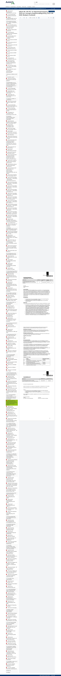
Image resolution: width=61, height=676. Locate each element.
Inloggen (52, 675)
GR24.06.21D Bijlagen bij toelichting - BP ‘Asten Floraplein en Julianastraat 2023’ (11, 564)
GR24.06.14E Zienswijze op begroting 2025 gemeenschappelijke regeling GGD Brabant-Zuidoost (11, 420)
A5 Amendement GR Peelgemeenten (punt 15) (10, 48)
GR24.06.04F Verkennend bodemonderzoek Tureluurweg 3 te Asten (11, 137)
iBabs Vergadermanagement (44, 675)
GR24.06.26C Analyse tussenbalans (11, 659)
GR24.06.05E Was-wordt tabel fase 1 (11, 251)
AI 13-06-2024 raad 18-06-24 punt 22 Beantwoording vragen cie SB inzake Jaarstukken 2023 (11, 26)
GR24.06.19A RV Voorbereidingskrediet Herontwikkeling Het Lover (11, 521)
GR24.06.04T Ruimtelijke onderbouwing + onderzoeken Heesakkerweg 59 (11, 194)
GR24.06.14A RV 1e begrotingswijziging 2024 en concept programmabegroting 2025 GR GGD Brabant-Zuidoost (11, 402)
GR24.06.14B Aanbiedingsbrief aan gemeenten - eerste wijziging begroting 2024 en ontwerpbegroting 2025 (11, 408)
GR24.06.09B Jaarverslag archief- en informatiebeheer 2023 (11, 310)
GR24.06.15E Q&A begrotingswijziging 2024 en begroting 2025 (11, 447)
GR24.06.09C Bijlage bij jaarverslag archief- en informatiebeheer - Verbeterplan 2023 (11, 315)
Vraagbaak (29, 6)
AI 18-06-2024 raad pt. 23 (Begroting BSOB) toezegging (11, 37)
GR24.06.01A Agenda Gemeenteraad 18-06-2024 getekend (11, 79)
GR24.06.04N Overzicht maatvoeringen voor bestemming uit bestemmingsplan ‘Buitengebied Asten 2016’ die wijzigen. (11, 171)
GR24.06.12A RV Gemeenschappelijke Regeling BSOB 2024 (11, 359)
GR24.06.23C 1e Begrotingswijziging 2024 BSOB (10, 602)
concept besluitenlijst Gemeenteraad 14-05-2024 (11, 89)
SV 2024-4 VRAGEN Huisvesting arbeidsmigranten (11, 668)
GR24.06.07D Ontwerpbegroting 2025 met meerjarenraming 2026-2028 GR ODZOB (11, 290)
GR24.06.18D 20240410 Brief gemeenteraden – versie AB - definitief (11, 508)
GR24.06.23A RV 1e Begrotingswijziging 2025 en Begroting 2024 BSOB (11, 594)
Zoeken (35, 2)
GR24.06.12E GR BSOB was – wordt (11, 370)
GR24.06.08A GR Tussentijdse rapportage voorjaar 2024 (10, 296)
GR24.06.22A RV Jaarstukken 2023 (10, 582)
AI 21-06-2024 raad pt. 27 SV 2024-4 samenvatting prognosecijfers (11, 66)
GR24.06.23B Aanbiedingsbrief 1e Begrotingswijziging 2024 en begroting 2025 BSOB (11, 598)
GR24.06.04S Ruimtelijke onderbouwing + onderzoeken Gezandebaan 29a (11, 190)
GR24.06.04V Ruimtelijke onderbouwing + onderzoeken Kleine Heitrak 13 (11, 201)
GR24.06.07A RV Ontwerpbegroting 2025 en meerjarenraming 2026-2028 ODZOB (11, 276)
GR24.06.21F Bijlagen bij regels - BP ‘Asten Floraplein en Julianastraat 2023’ (11, 571)
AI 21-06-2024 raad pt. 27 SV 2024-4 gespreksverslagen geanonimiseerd (11, 71)
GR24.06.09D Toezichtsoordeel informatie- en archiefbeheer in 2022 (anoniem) (11, 320)
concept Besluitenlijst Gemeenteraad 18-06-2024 (11, 15)
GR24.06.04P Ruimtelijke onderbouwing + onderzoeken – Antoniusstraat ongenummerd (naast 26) (11, 179)
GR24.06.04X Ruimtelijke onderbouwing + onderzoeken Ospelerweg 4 (11, 209)
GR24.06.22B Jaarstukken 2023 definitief (11, 584)
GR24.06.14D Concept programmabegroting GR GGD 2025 (11, 415)
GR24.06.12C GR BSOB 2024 (11, 365)
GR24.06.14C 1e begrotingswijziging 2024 (10, 413)
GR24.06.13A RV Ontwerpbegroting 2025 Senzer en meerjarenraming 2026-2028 (11, 378)
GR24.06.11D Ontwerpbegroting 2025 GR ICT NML (11, 348)
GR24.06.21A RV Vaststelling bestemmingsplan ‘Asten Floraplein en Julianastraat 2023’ (11, 552)
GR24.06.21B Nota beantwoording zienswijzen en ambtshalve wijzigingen (11, 556)
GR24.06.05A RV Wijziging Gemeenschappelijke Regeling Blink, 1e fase (11, 232)
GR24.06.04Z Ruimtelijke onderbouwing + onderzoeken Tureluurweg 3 (11, 216)
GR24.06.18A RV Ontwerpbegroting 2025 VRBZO (10, 496)
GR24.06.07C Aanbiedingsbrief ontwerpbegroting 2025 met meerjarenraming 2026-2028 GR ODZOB (11, 284)
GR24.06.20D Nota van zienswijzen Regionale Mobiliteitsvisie (11, 538)
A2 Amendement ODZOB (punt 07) (11, 40)
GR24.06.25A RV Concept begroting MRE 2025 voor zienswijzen (11, 627)
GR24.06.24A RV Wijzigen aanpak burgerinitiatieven (11, 614)
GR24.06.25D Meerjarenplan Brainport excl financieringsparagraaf (11, 638)
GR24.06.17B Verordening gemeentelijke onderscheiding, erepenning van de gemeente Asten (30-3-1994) (11, 485)
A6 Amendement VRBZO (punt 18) (11, 51)
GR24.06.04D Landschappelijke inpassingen (11, 132)
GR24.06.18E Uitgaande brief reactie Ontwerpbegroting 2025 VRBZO (11, 513)
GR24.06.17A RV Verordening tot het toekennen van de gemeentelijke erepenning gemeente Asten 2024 (11, 479)
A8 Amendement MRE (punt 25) (11, 56)
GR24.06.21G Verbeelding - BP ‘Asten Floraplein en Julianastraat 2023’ (11, 575)
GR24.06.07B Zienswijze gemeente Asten (11, 280)
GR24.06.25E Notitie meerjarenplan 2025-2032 (11, 641)
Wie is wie (24, 6)
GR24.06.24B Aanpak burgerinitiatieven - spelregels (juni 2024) (11, 616)
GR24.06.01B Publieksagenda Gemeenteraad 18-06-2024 (11, 12)
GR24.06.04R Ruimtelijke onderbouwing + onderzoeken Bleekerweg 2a (11, 186)
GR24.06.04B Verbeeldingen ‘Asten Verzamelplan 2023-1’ (10, 125)
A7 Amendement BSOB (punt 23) (11, 53)
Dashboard (8, 6)
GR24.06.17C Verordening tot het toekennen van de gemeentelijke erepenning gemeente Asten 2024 (11, 490)
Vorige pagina (52, 11)
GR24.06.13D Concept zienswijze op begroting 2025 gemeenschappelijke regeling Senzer (11, 391)
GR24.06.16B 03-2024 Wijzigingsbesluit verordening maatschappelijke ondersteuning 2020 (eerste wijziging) (11, 467)
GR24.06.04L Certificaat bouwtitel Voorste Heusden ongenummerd (11, 161)
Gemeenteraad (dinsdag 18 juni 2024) (24, 8)
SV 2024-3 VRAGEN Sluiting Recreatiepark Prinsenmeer (10, 665)
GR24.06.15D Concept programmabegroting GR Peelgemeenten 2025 (11, 443)
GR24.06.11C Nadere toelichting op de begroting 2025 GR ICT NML (11, 344)
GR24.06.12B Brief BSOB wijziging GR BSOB (11, 363)
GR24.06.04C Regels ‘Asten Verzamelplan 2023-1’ (11, 129)
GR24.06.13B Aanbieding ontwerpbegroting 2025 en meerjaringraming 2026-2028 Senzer (11, 383)
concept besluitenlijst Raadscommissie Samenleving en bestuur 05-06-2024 (11, 106)
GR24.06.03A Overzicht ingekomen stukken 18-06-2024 (11, 102)
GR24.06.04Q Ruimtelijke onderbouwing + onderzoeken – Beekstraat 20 (11, 183)
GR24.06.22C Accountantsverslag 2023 (10, 587)
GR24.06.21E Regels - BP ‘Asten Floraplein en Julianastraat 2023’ (11, 568)
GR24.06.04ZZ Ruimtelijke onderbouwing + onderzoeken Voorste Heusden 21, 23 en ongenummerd (11, 221)
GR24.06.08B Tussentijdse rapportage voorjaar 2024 (11, 300)
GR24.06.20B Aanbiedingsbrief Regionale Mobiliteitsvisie (11, 532)
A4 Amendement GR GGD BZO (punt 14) (11, 45)
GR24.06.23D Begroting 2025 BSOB (11, 606)
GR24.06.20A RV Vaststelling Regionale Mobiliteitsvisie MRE (10, 528)
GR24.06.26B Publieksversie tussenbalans (11, 656)
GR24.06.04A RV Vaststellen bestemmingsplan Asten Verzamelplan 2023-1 (11, 122)
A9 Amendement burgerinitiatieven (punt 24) (11, 59)
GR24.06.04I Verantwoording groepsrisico (11, 150)
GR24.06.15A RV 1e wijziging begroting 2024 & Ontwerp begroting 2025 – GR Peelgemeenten (11, 430)
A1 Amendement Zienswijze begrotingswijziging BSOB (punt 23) (11, 33)
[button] (54, 4)
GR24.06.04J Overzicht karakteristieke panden (11, 153)
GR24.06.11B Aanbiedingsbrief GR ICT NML (11, 341)
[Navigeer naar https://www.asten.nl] (10, 3)
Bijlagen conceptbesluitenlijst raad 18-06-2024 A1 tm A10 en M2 (11, 18)
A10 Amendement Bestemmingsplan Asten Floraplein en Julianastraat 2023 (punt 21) (11, 62)
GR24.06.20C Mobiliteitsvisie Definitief (10, 536)
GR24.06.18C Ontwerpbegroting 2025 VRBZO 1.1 (10, 505)
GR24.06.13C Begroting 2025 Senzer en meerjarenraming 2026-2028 (11, 387)
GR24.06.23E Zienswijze (12, 607)
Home (12, 8)
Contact (33, 6)
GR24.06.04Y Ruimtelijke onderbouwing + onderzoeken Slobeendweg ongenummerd (11, 212)
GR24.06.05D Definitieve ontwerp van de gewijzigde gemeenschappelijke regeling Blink (11, 247)
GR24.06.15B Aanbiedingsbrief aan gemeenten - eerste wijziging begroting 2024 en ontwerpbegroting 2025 (11, 435)
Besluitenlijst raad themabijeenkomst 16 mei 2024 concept (11, 95)
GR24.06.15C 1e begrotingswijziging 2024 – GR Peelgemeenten (11, 439)
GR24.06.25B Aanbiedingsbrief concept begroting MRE (10, 630)
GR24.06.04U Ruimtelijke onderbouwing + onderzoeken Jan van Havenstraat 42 (11, 198)
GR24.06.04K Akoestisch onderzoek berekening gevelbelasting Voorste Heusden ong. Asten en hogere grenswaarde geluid (11, 156)
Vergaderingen (13, 6)
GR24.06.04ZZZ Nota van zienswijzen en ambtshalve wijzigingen (11, 224)
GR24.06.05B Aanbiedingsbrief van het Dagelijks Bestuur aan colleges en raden (11, 237)
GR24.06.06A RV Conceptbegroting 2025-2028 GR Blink (11, 257)
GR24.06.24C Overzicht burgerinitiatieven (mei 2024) (11, 620)
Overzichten (19, 6)
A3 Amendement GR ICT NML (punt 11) (11, 43)
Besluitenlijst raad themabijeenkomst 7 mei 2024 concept (10, 92)
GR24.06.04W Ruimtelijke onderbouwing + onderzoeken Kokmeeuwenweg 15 (11, 205)
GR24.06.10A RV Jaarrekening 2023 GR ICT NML (11, 326)
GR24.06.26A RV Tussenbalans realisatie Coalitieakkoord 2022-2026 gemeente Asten (11, 653)
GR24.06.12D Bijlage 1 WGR (11, 368)
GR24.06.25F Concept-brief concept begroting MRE (11, 644)
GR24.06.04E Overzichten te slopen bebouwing (11, 134)
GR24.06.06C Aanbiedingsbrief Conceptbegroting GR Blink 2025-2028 (11, 265)
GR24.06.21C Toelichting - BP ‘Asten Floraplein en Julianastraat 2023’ (11, 559)
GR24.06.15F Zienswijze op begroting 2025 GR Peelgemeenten (11, 450)
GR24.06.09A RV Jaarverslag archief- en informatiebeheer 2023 (10, 306)
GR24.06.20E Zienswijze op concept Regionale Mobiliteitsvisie (11, 542)
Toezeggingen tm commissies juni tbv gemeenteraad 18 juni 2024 (11, 113)
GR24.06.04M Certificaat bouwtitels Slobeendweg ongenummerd (11, 165)
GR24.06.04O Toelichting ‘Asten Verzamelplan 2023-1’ (11, 175)
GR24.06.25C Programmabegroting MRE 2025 (11, 634)
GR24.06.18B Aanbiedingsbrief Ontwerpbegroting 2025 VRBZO (10, 501)
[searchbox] (43, 4)
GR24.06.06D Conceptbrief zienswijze (10, 269)
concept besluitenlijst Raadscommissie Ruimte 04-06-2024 (11, 109)
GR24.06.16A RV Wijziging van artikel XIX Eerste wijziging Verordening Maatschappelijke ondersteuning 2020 (11, 461)
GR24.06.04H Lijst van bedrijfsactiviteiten (11, 147)
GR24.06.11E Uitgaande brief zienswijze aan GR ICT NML (11, 351)
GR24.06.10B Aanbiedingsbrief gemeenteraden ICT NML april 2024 (11, 331)
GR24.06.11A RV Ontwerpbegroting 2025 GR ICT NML (11, 338)
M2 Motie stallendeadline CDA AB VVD (11, 30)
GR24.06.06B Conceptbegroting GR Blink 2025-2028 (11, 260)
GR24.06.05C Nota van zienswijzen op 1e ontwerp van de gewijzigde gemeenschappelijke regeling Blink (11, 242)
